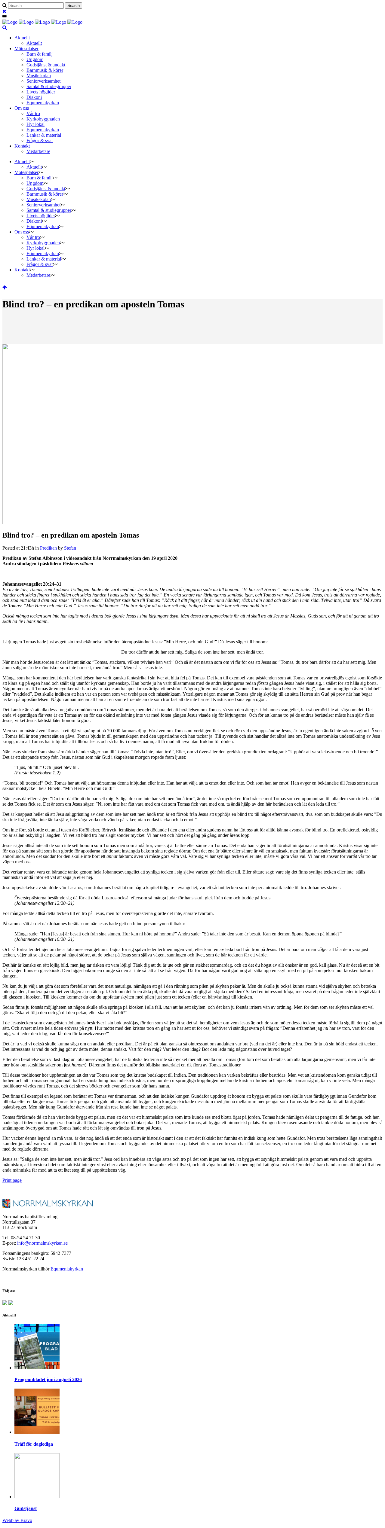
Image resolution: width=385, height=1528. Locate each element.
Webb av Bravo (17, 1520)
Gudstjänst (25, 1508)
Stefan (70, 548)
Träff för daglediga (33, 1444)
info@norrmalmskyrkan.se (42, 1243)
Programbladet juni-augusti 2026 (48, 1379)
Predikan (48, 548)
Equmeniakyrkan (67, 1268)
